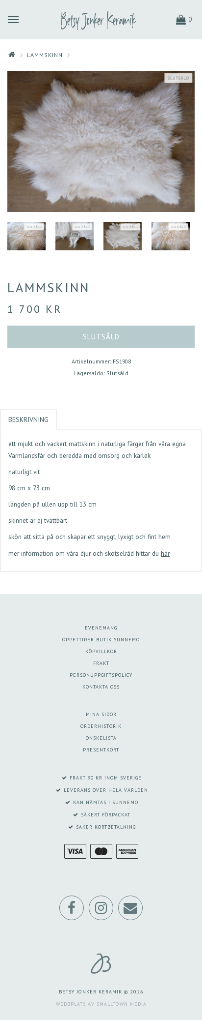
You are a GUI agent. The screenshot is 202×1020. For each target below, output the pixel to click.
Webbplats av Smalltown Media (101, 1004)
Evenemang (101, 628)
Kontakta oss (101, 687)
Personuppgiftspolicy (101, 675)
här (165, 553)
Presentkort (101, 750)
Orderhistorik (101, 726)
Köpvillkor (101, 651)
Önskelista (101, 738)
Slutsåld (101, 336)
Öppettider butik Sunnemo (101, 639)
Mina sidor (101, 714)
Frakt (101, 663)
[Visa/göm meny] (13, 19)
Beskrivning (28, 419)
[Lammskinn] (101, 141)
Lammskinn (45, 55)
